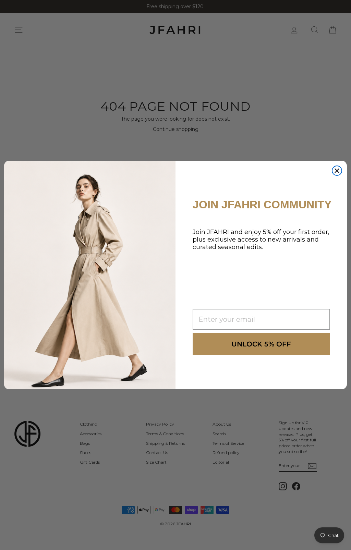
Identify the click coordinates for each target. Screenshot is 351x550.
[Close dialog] (337, 170)
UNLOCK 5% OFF (261, 344)
